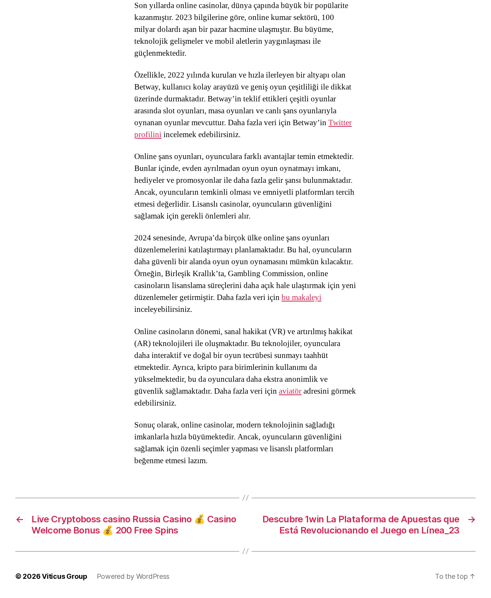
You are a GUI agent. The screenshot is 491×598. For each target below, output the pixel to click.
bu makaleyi (301, 297)
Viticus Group (64, 576)
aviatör (290, 391)
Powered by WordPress (133, 576)
